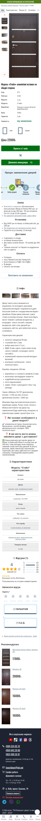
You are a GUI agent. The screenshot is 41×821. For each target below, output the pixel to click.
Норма (20, 601)
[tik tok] (15, 741)
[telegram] (5, 802)
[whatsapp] (19, 802)
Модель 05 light (19, 689)
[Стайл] (24, 45)
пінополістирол (20, 539)
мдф (16, 489)
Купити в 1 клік (21, 148)
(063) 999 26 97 (13, 754)
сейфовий (16, 518)
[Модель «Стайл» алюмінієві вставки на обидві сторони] (6, 296)
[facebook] (20, 741)
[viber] (12, 802)
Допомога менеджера (18, 162)
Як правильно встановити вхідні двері (20, 228)
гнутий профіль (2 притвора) (20, 528)
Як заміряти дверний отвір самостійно (20, 216)
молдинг (11, 489)
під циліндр (24, 518)
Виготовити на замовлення (20, 275)
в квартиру (17, 499)
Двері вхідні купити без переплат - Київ (20, 636)
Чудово (35, 601)
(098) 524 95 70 (13, 746)
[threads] (30, 741)
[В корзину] (20, 155)
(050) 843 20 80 (13, 750)
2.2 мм (20, 549)
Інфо (2, 10)
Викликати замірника (13, 206)
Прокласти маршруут (13, 793)
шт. (19, 100)
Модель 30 (17, 669)
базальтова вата (26, 537)
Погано (13, 601)
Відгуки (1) (22, 10)
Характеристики (11, 10)
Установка (31, 10)
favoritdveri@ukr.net (14, 767)
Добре (28, 601)
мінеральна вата (14, 537)
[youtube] (11, 741)
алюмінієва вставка (26, 489)
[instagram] (25, 741)
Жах (5, 601)
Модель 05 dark (19, 709)
